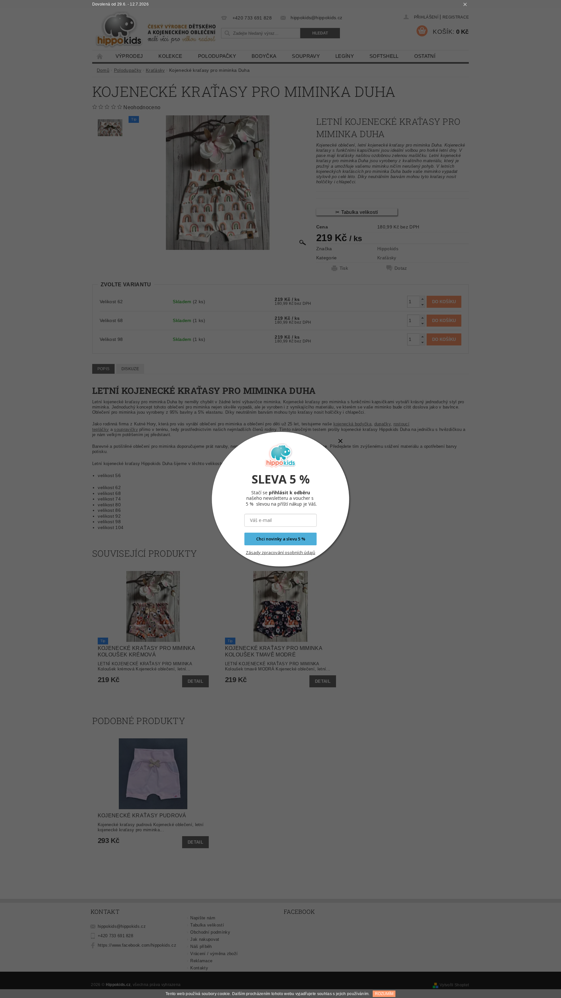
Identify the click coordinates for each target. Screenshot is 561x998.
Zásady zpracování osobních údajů (280, 552)
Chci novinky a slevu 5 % (280, 539)
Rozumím (384, 994)
